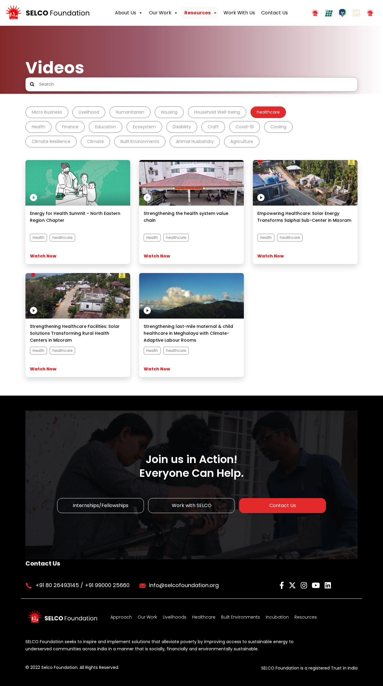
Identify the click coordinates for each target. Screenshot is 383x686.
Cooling (278, 127)
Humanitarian (130, 112)
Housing (169, 112)
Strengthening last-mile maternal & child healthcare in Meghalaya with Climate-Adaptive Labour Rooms (188, 333)
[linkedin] (328, 585)
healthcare (268, 112)
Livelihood (89, 112)
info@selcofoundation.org (184, 585)
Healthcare (203, 617)
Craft (213, 127)
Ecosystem (144, 127)
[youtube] (317, 585)
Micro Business (47, 112)
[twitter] (293, 585)
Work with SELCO (192, 505)
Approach (121, 617)
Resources (197, 12)
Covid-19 (244, 127)
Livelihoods (174, 617)
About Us (125, 12)
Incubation (277, 617)
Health (38, 127)
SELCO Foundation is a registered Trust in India (309, 668)
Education (105, 127)
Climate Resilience (51, 141)
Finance (70, 127)
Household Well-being (217, 112)
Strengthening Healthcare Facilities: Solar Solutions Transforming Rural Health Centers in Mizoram (75, 333)
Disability (182, 127)
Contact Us (274, 12)
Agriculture (241, 141)
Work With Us (239, 12)
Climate (95, 141)
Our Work (160, 12)
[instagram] (305, 585)
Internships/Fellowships (100, 505)
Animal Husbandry (195, 141)
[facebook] (282, 585)
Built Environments (140, 141)
